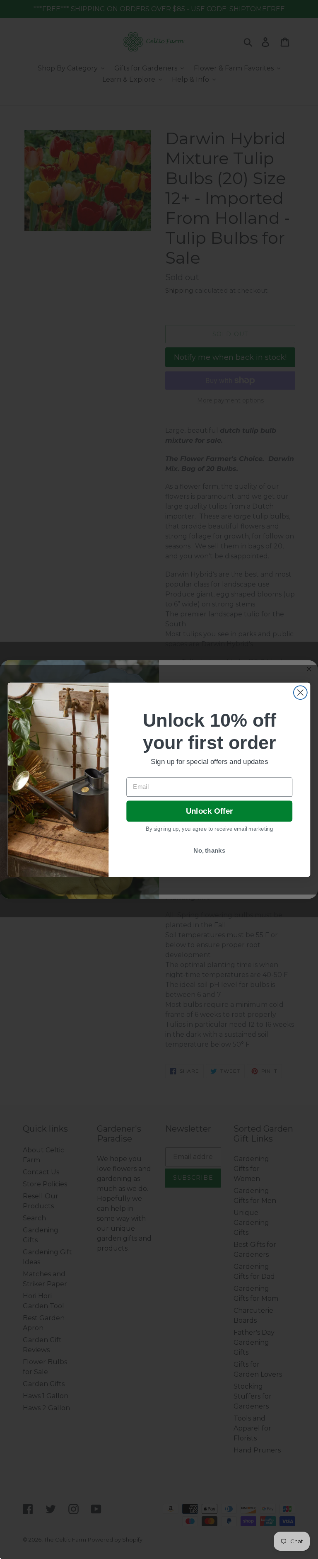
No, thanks (209, 850)
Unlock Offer (209, 811)
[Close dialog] (300, 692)
